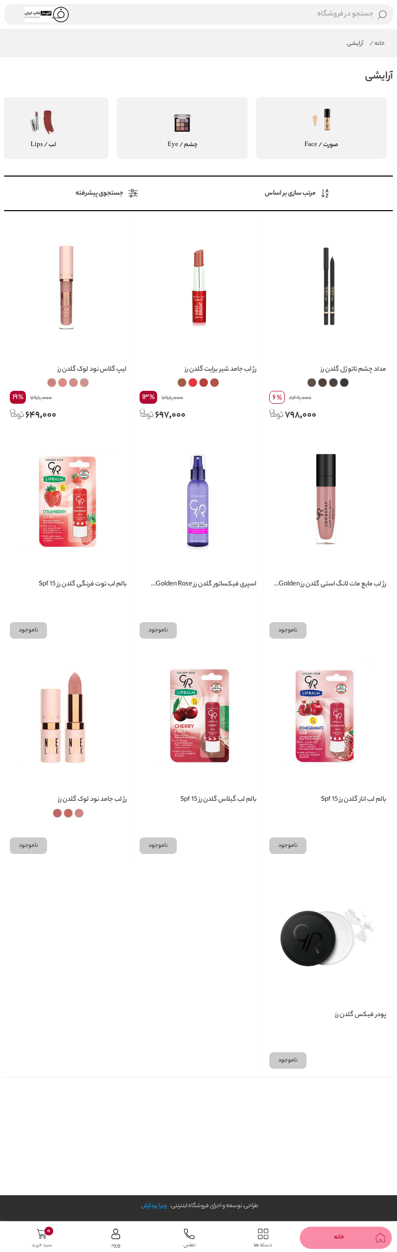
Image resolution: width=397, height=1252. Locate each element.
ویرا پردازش (153, 1206)
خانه (377, 44)
